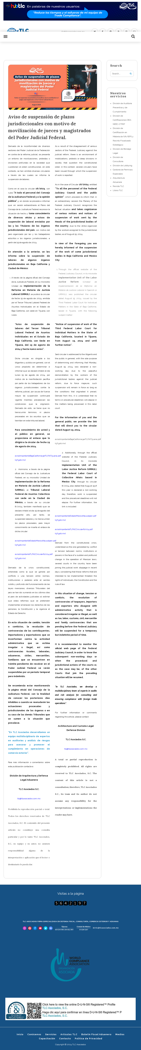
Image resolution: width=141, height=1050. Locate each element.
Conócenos (34, 1034)
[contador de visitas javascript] (71, 903)
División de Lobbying (122, 165)
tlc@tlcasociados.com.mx (75, 749)
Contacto (65, 1038)
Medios (119, 1034)
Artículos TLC (69, 1034)
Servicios (51, 1034)
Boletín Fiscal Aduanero (96, 1034)
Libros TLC (118, 190)
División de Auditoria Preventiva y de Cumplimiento (122, 107)
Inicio (20, 1034)
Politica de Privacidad (88, 1038)
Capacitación (47, 1038)
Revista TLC (118, 186)
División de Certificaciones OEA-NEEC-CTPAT (122, 120)
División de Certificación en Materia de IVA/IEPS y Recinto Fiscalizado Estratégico (123, 136)
